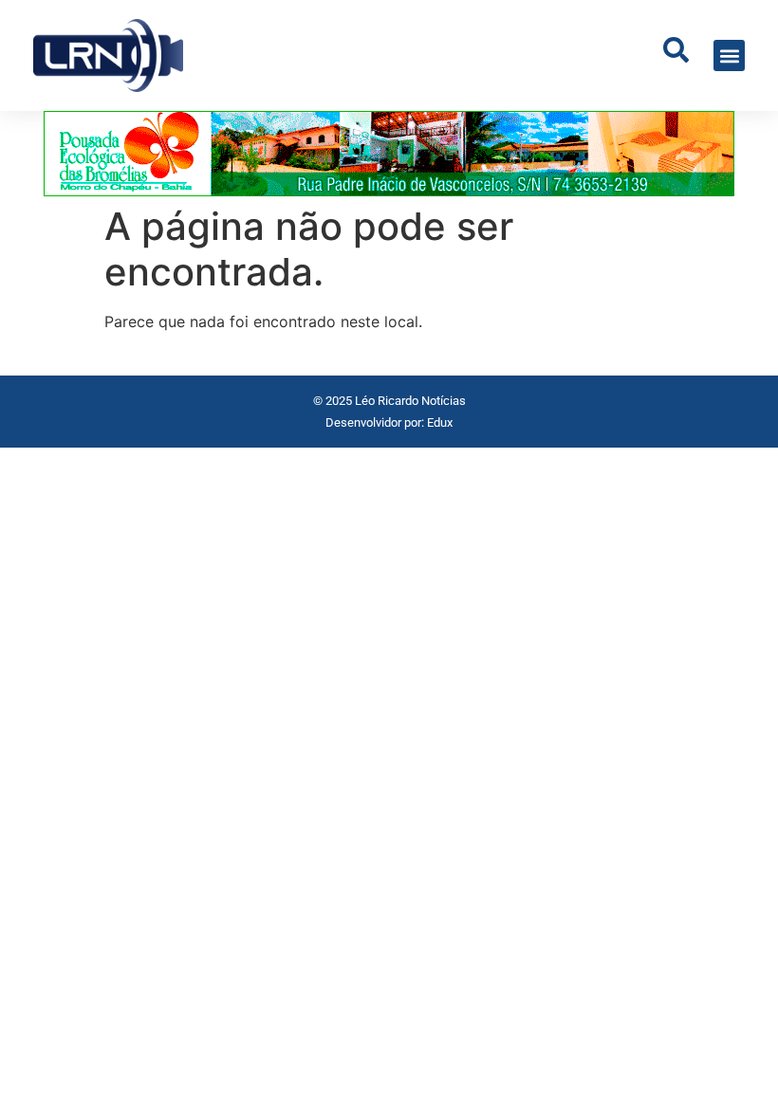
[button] (729, 55)
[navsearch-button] (676, 56)
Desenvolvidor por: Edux (389, 422)
